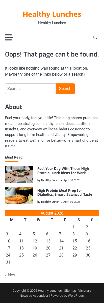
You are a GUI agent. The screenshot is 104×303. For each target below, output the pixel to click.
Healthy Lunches (52, 15)
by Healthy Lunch (48, 180)
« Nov (10, 275)
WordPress (76, 295)
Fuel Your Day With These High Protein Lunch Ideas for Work (63, 170)
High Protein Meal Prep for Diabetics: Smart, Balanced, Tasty (64, 192)
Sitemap (70, 290)
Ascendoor (40, 295)
